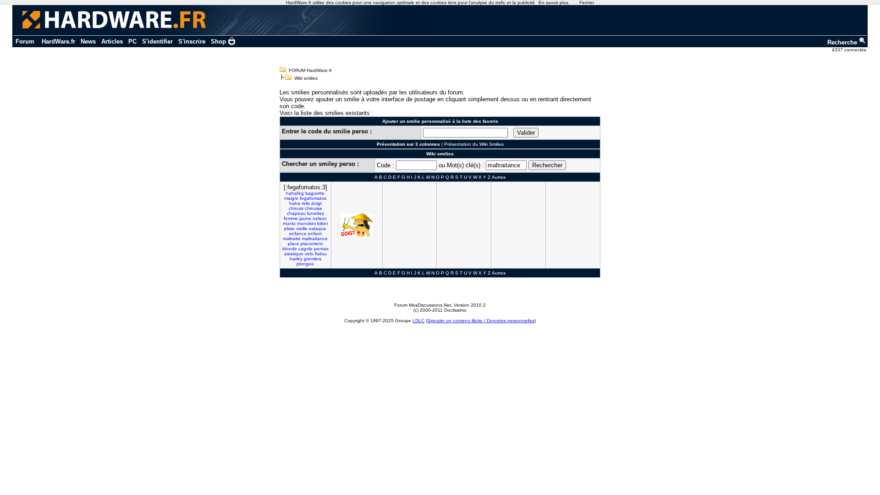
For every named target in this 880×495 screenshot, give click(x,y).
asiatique (293, 253)
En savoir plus (553, 2)
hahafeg (295, 193)
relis (306, 203)
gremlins (312, 258)
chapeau (296, 213)
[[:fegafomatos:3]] (357, 225)
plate (289, 228)
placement (312, 243)
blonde (289, 248)
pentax (321, 248)
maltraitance (315, 238)
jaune (305, 218)
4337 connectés (850, 49)
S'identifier (157, 41)
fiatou (321, 253)
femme (291, 218)
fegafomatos (313, 198)
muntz (289, 223)
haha (294, 203)
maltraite (292, 238)
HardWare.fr (58, 41)
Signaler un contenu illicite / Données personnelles (480, 320)
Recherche (843, 42)
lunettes (315, 213)
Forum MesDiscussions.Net (422, 305)
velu (309, 253)
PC (132, 41)
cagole (305, 248)
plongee (305, 263)
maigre (291, 198)
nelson (320, 218)
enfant (315, 233)
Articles (112, 41)
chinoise (313, 208)
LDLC (418, 320)
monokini (306, 223)
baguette (314, 193)
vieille (302, 228)
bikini (322, 223)
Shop (218, 41)
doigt (316, 203)
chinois (296, 208)
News (88, 41)
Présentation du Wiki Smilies (474, 144)
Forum (25, 41)
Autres (499, 177)
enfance (298, 233)
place (293, 243)
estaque (317, 228)
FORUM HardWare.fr (310, 70)
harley (296, 258)
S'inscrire (191, 41)
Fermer (586, 2)
